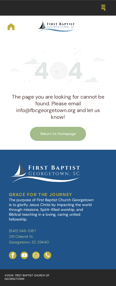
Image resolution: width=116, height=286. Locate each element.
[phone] (47, 256)
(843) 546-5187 (22, 230)
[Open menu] (103, 7)
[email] (36, 256)
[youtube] (24, 256)
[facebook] (12, 256)
